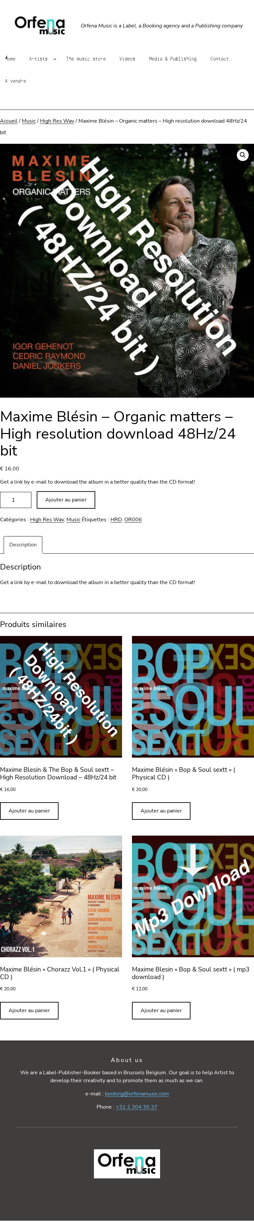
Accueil (9, 121)
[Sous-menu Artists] (55, 58)
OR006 (133, 519)
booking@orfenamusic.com (137, 1093)
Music (29, 121)
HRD (116, 519)
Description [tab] (23, 544)
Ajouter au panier (66, 499)
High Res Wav (57, 121)
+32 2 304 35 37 (136, 1107)
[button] (243, 155)
